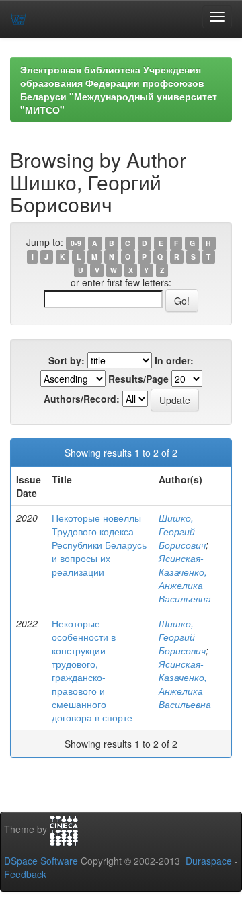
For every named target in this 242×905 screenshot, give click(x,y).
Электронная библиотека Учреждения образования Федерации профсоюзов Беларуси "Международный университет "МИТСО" (118, 89)
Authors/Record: (82, 398)
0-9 (76, 243)
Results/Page (138, 378)
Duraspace (209, 860)
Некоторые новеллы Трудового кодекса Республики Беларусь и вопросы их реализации (99, 544)
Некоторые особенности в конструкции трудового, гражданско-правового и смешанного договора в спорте (92, 670)
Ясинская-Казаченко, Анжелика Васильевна (185, 578)
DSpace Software (41, 860)
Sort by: (66, 360)
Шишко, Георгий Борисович (182, 531)
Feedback (25, 874)
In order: (174, 360)
